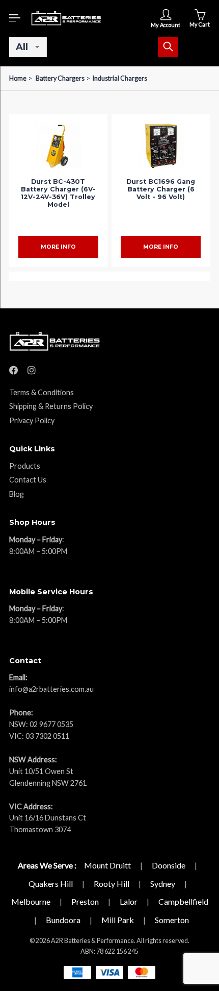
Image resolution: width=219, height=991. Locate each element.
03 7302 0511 (47, 736)
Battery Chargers (60, 78)
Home (17, 78)
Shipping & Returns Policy (51, 406)
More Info (58, 247)
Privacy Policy (31, 420)
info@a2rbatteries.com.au (51, 689)
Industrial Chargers (120, 78)
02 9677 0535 (51, 724)
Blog (16, 494)
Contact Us (27, 479)
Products (24, 466)
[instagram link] (32, 370)
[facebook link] (13, 370)
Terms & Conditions (41, 392)
